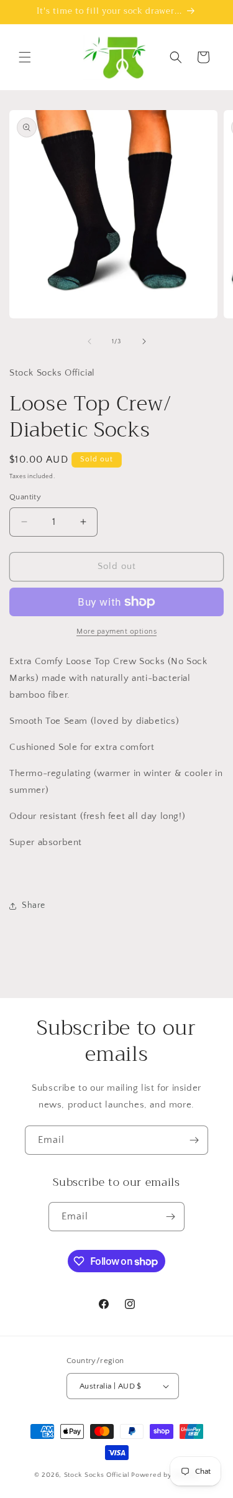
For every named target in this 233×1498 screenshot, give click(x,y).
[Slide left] (89, 341)
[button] (25, 57)
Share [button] (33, 905)
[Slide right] (144, 341)
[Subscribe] (194, 1140)
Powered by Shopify (165, 1475)
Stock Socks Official (97, 1475)
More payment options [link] (116, 631)
